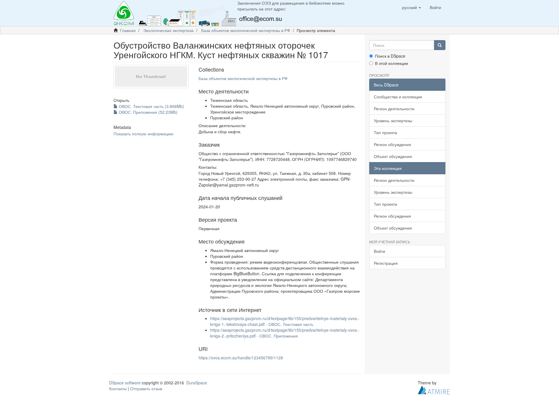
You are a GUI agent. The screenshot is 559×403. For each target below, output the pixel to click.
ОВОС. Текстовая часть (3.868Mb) (151, 106)
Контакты (118, 388)
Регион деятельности (394, 108)
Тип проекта (385, 132)
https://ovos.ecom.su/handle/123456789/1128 (241, 358)
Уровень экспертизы (393, 120)
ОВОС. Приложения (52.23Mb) (148, 112)
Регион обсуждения (392, 144)
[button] (411, 7)
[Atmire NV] (434, 389)
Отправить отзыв (146, 388)
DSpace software (125, 383)
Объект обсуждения (393, 156)
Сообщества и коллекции (398, 97)
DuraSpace (196, 383)
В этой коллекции (391, 63)
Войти (379, 251)
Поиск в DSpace (390, 56)
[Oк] (439, 45)
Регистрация (386, 263)
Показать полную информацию (144, 133)
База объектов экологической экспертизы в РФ (245, 30)
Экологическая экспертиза (168, 30)
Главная (128, 30)
